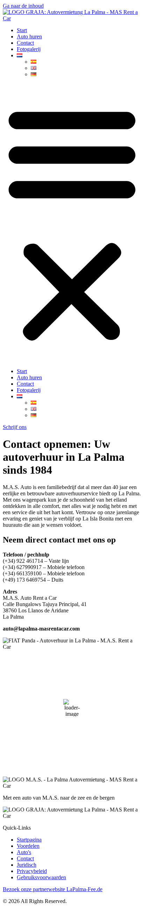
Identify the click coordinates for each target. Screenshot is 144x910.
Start (22, 30)
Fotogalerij (29, 49)
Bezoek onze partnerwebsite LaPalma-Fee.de (52, 889)
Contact (25, 43)
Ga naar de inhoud (23, 6)
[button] (72, 223)
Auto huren (29, 36)
